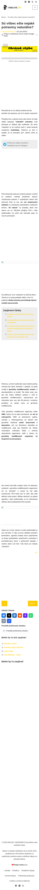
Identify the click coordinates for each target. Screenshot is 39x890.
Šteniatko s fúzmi (10, 643)
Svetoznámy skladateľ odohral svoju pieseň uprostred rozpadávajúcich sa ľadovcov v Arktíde (20, 328)
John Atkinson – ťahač (12, 655)
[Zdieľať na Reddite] (20, 615)
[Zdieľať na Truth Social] (25, 615)
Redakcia (15, 870)
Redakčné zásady (28, 870)
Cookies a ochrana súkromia (19, 881)
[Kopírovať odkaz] (9, 621)
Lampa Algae (8, 651)
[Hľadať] (36, 2)
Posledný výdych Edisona (13, 647)
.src (36, 552)
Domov (4, 17)
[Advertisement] (19, 89)
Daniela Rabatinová (9, 31)
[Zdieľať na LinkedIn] (14, 615)
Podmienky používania (26, 876)
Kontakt (7, 870)
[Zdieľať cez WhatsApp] (30, 615)
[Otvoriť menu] (35, 7)
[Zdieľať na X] (9, 615)
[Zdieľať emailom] (4, 621)
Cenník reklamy (10, 876)
